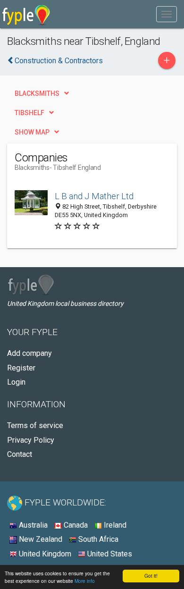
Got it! (151, 575)
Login (16, 382)
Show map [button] (32, 132)
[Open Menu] (166, 14)
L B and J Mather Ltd (94, 196)
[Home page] (26, 14)
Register (21, 367)
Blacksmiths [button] (37, 93)
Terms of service (35, 425)
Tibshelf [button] (29, 113)
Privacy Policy (30, 440)
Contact (19, 454)
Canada (75, 525)
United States (108, 553)
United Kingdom (44, 553)
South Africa (97, 539)
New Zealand (39, 539)
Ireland (114, 525)
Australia (32, 525)
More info (85, 580)
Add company (29, 353)
